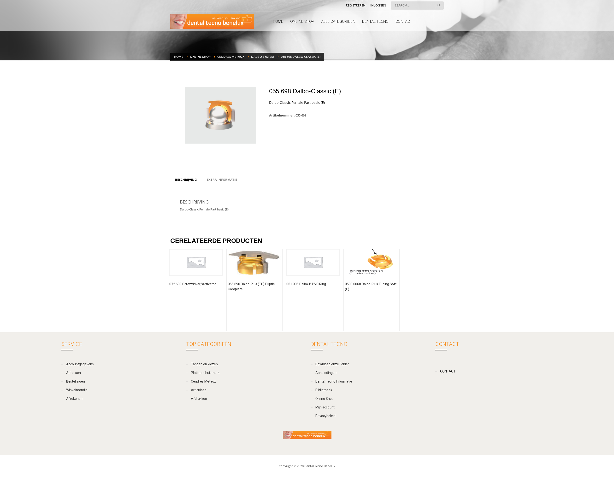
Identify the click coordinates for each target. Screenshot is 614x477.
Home (178, 56)
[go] (439, 5)
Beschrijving (186, 179)
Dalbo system (262, 56)
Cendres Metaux (230, 56)
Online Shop (200, 56)
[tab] (185, 179)
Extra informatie (222, 179)
